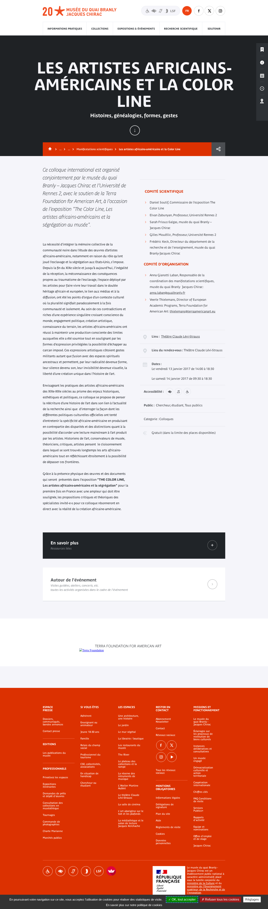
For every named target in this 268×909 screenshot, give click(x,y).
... (60, 149)
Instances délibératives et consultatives (202, 749)
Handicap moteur (48, 871)
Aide (158, 820)
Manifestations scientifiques (95, 149)
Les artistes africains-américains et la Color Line (149, 149)
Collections (99, 28)
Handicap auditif (73, 871)
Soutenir (214, 28)
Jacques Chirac (202, 845)
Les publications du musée (54, 754)
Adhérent (85, 716)
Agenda (262, 75)
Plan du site (163, 814)
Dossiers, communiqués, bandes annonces (53, 722)
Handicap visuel (60, 871)
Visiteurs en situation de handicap (160, 10)
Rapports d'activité (198, 819)
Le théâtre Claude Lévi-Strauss (128, 796)
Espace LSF (99, 871)
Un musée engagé (199, 759)
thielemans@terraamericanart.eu (192, 311)
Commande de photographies (51, 823)
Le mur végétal (127, 732)
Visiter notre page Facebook (199, 11)
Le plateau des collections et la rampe (127, 764)
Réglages (252, 899)
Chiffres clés (200, 792)
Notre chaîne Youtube (171, 757)
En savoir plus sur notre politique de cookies (134, 905)
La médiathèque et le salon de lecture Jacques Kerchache (130, 823)
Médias (262, 88)
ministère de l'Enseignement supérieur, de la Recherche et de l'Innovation (206, 889)
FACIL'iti (111, 871)
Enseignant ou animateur (88, 724)
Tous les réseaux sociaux (165, 771)
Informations (262, 62)
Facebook (161, 745)
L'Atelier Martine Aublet (128, 787)
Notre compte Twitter (209, 11)
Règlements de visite (168, 827)
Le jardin (123, 725)
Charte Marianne (53, 831)
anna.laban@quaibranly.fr (167, 292)
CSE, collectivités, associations (90, 765)
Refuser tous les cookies (221, 899)
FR (187, 10)
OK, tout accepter (183, 899)
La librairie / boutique (131, 738)
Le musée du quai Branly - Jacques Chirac (202, 722)
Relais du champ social (90, 746)
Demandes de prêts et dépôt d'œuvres (54, 795)
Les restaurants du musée (129, 746)
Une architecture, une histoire (128, 717)
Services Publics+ (198, 809)
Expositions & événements (136, 28)
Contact (160, 728)
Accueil (49, 149)
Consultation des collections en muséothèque (53, 806)
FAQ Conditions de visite (202, 800)
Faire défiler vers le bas (135, 130)
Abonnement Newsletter (163, 720)
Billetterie (262, 49)
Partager (218, 149)
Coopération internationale (201, 784)
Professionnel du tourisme (90, 756)
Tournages (49, 815)
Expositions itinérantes (49, 785)
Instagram (220, 11)
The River (123, 754)
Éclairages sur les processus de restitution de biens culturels (203, 735)
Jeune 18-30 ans (89, 732)
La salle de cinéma (129, 804)
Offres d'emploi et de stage (202, 837)
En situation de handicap (89, 775)
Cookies (160, 834)
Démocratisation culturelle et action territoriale (203, 771)
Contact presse (51, 731)
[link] (212, 545)
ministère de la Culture (201, 883)
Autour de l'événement (134, 584)
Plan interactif (262, 101)
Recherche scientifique (181, 28)
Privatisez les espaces (55, 777)
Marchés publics (52, 837)
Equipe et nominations (200, 828)
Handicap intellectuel (86, 871)
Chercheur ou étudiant (88, 784)
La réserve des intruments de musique (126, 776)
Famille (84, 738)
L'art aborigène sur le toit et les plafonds (130, 812)
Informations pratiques (64, 28)
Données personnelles (163, 842)
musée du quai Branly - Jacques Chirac (80, 11)
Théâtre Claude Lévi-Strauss (180, 336)
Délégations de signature (165, 806)
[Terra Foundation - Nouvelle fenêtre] (91, 650)
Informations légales (168, 797)
